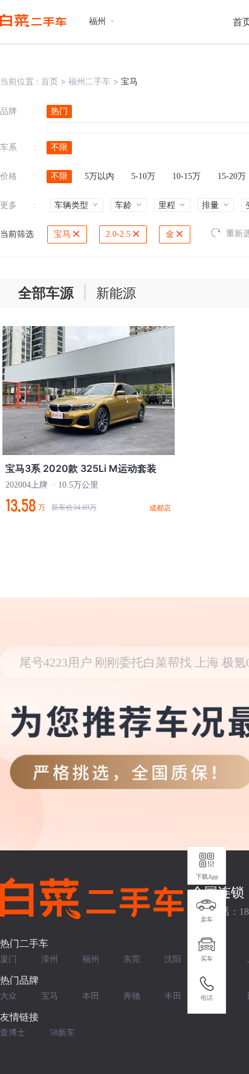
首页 (49, 81)
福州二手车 (89, 81)
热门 (59, 111)
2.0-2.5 (118, 234)
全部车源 (46, 293)
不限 (59, 147)
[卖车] (206, 905)
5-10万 (143, 176)
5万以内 (99, 176)
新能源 (116, 293)
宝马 (62, 234)
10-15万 (186, 176)
